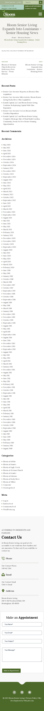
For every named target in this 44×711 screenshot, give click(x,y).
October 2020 (8, 244)
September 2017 (9, 291)
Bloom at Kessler (9, 473)
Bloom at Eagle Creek (11, 467)
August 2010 (7, 431)
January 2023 (8, 194)
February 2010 (8, 443)
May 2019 (6, 273)
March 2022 (7, 209)
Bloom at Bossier (17, 51)
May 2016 (6, 305)
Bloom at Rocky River (11, 479)
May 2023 (6, 186)
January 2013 (8, 367)
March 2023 (7, 191)
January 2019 (8, 276)
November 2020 (9, 241)
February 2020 (8, 267)
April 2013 (6, 361)
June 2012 (6, 378)
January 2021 (8, 235)
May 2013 (6, 358)
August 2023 (7, 180)
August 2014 (7, 338)
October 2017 (8, 288)
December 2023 (9, 171)
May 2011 (6, 405)
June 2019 (6, 270)
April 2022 (7, 206)
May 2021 (6, 227)
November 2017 (9, 285)
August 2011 (7, 396)
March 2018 (7, 282)
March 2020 (7, 265)
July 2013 (6, 355)
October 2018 (8, 279)
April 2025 (7, 154)
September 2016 (9, 300)
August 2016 (7, 302)
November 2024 (9, 159)
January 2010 (8, 446)
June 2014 (6, 340)
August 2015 (7, 326)
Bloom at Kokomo (10, 476)
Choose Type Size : (10, 2)
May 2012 (6, 381)
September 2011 (9, 393)
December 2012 (9, 370)
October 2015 (8, 320)
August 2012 (7, 373)
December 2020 (9, 238)
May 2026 (6, 145)
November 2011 (9, 387)
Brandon (30, 51)
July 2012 (6, 375)
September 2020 (9, 247)
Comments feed (9, 507)
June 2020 (7, 256)
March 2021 (7, 229)
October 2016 (8, 297)
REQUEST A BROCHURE (9, 8)
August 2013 (7, 352)
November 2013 (9, 346)
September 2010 (9, 428)
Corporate (7, 485)
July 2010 (6, 434)
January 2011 (7, 416)
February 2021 (8, 232)
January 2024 (8, 168)
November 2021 (9, 212)
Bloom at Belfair (9, 461)
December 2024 (9, 156)
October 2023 (8, 174)
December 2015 (9, 314)
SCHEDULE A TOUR (8, 6)
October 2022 (8, 197)
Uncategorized (9, 488)
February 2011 (8, 413)
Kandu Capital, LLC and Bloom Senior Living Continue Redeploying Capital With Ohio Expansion (20, 105)
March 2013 (7, 364)
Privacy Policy (31, 698)
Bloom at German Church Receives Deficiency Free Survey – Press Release (9, 69)
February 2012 (8, 384)
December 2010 (9, 419)
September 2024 (9, 165)
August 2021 (7, 218)
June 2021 (6, 224)
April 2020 (7, 262)
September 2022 (9, 200)
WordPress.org (9, 510)
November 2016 (9, 294)
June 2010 (6, 437)
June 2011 (6, 402)
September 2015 (9, 323)
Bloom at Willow (9, 482)
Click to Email (7, 585)
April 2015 (6, 332)
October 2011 (8, 390)
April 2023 (7, 189)
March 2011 (7, 411)
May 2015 (6, 329)
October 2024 (8, 162)
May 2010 (6, 440)
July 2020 (6, 253)
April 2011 (6, 408)
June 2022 (7, 203)
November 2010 (9, 422)
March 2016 (7, 308)
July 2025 (6, 148)
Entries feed (8, 504)
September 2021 (9, 215)
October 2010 (8, 425)
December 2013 (9, 343)
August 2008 (7, 448)
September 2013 (9, 349)
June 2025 (7, 151)
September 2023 (9, 177)
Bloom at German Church (13, 470)
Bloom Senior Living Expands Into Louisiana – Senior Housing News (33, 68)
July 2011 (6, 399)
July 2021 (6, 221)
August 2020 (7, 250)
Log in (5, 501)
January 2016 (8, 311)
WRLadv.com (29, 701)
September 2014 (9, 335)
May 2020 (6, 259)
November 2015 (9, 317)
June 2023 (7, 183)
